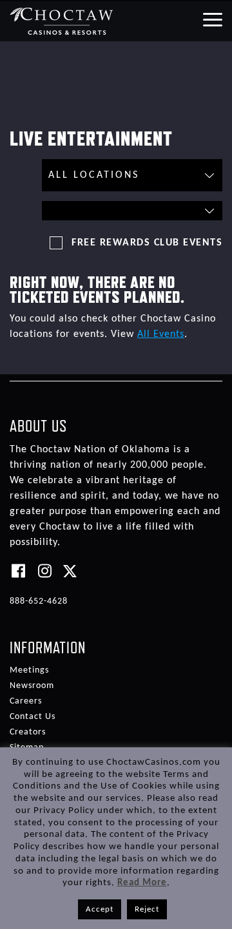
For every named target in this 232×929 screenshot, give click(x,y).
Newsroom (32, 686)
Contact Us (32, 717)
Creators (28, 732)
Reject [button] (147, 909)
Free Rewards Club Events (147, 243)
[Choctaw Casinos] (61, 20)
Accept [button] (99, 909)
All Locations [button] (93, 175)
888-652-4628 (39, 601)
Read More (142, 883)
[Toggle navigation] (212, 18)
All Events (160, 334)
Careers (26, 701)
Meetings (29, 670)
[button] (132, 210)
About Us (38, 426)
